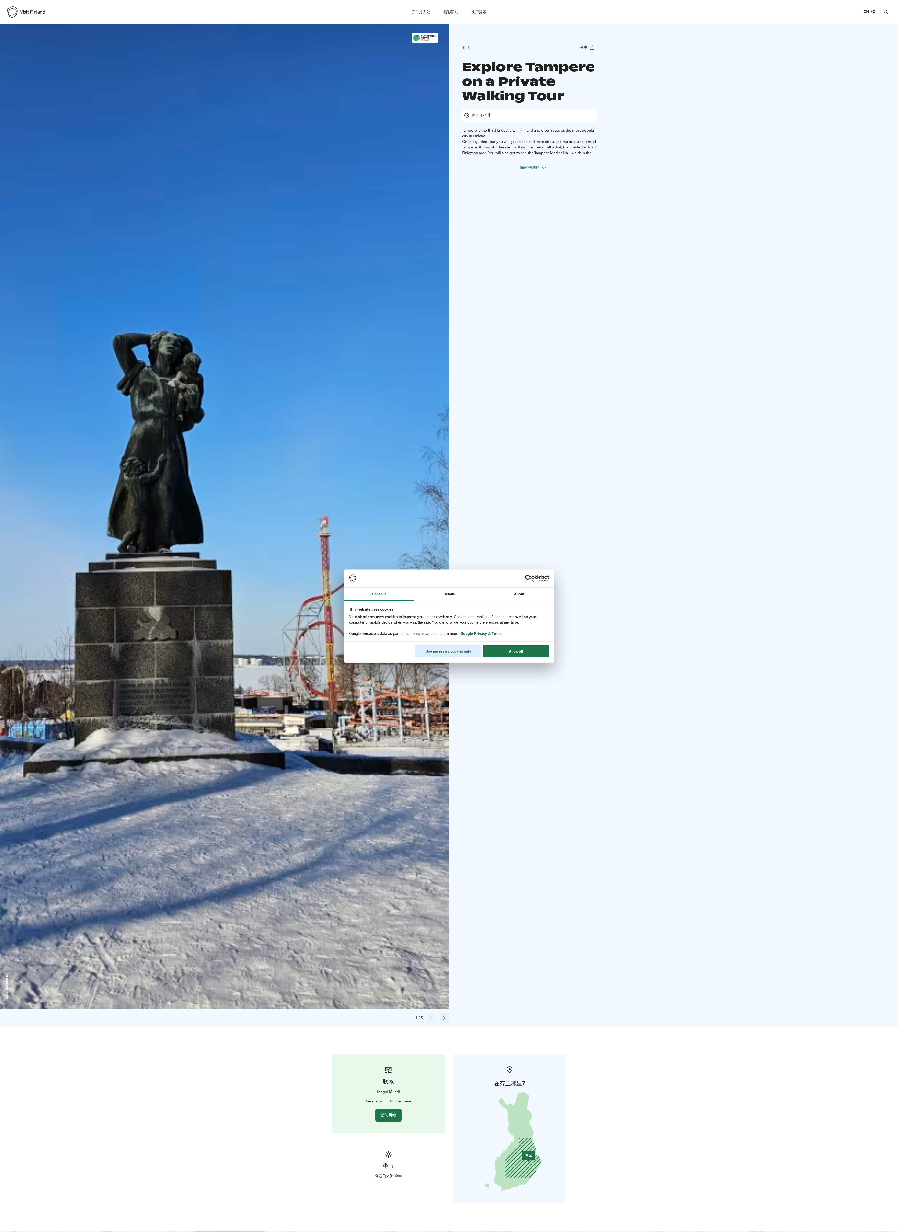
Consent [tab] (379, 594)
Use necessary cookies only (448, 651)
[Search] (886, 12)
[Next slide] (444, 1018)
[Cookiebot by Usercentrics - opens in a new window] (528, 578)
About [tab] (519, 594)
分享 (583, 47)
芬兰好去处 (421, 11)
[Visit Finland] (26, 12)
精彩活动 (450, 11)
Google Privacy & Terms (481, 633)
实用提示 (478, 11)
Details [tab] (449, 594)
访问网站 (388, 1115)
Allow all (516, 651)
